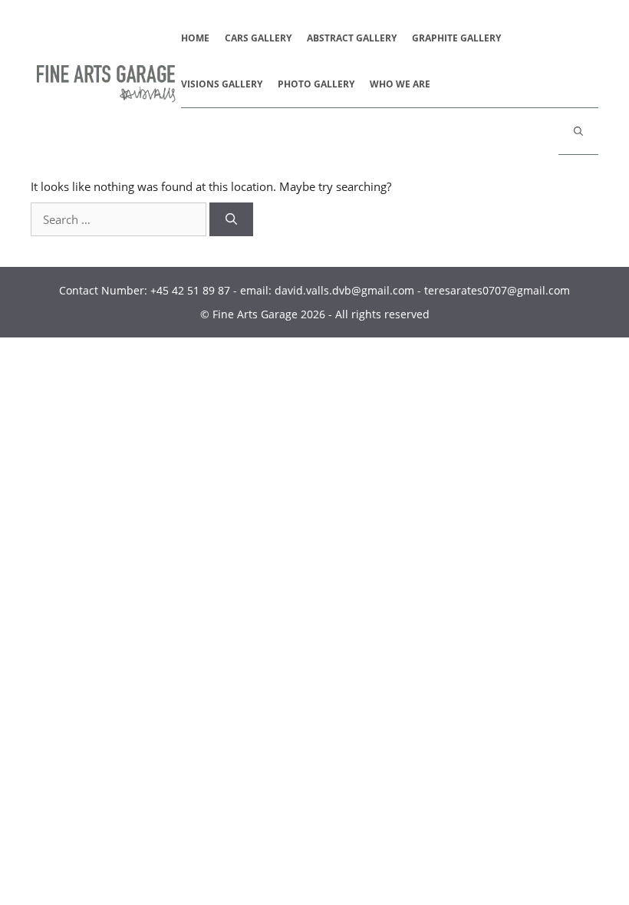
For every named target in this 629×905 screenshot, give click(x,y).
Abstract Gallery (352, 37)
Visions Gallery (221, 83)
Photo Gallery (316, 83)
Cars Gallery (258, 37)
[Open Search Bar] (578, 131)
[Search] (231, 219)
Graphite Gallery (456, 37)
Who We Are (400, 83)
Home (195, 37)
